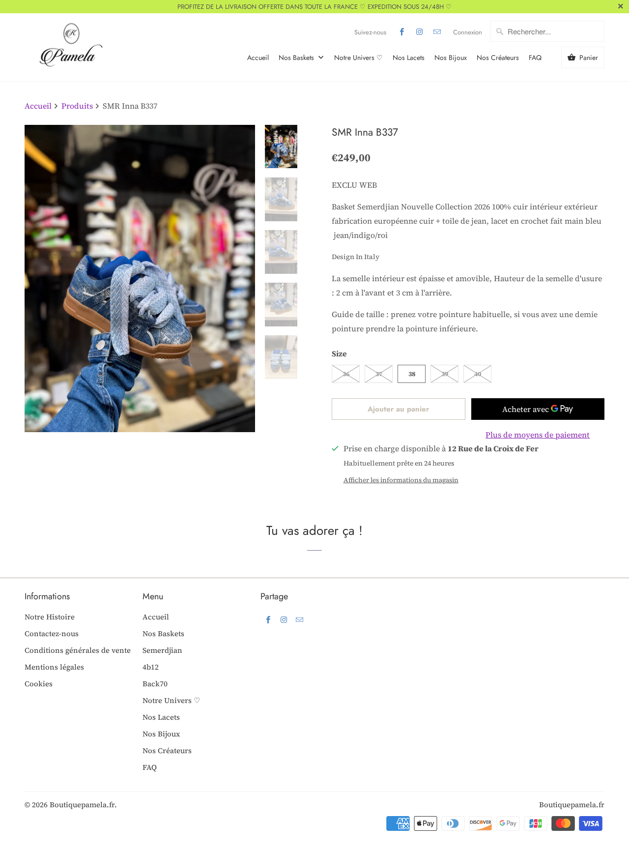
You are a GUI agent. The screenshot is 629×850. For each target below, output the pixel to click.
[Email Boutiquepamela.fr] (437, 32)
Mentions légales (54, 667)
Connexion (467, 32)
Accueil (258, 57)
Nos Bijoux (450, 57)
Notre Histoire (50, 617)
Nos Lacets (409, 57)
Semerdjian (162, 650)
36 (346, 374)
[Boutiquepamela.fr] (69, 47)
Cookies (39, 683)
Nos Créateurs (498, 57)
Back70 (155, 683)
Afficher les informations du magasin (400, 479)
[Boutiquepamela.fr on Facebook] (402, 32)
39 (444, 374)
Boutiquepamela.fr (82, 804)
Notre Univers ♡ (358, 57)
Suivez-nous (370, 32)
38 (411, 374)
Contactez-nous (52, 633)
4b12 (151, 667)
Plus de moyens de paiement (538, 434)
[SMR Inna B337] (140, 278)
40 (477, 374)
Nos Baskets (297, 57)
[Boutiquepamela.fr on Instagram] (420, 32)
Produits (78, 105)
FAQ (535, 57)
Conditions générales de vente (78, 650)
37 (378, 374)
